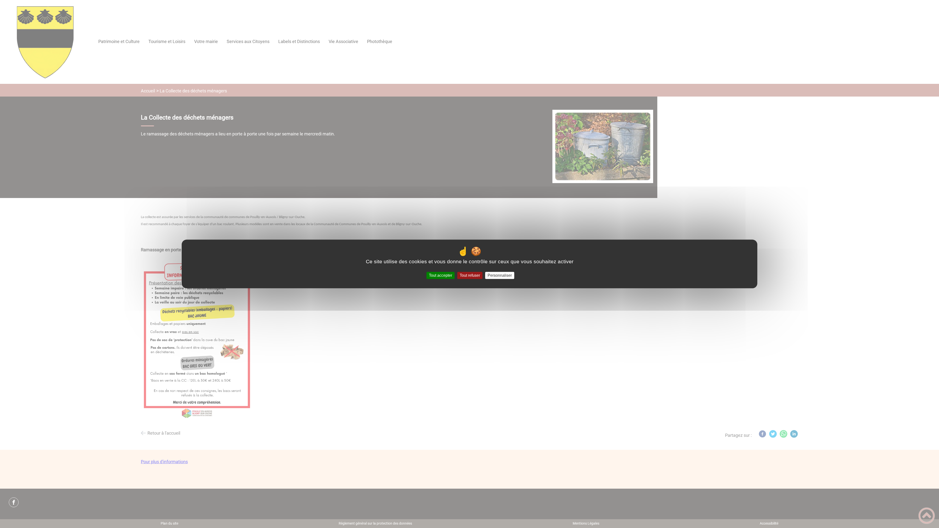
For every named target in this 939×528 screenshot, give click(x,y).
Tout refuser (470, 275)
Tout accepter (440, 275)
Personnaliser (500, 275)
